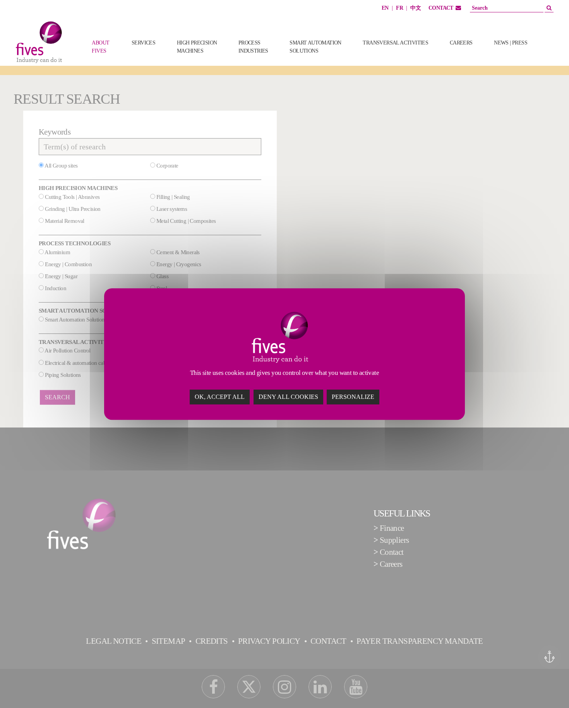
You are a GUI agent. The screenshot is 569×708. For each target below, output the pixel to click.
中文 (415, 8)
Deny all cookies (288, 396)
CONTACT (440, 8)
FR (399, 8)
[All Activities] (550, 55)
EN (385, 8)
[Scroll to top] (549, 688)
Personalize (353, 396)
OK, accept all (220, 396)
